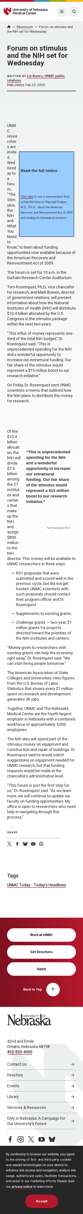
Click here (27, 196)
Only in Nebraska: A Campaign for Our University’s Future (36, 1121)
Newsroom (25, 27)
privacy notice (22, 1187)
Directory (15, 1075)
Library (13, 1096)
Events (13, 1086)
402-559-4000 (19, 1051)
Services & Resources (26, 1107)
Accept (41, 1201)
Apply (41, 969)
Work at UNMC (41, 935)
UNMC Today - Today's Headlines (36, 885)
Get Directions (41, 952)
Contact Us (17, 1064)
